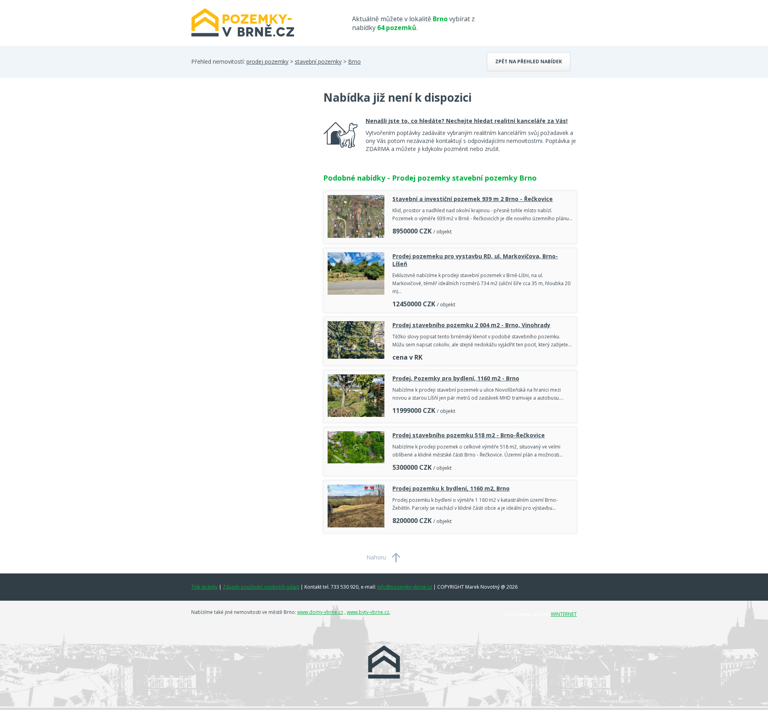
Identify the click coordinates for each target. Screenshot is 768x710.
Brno (354, 61)
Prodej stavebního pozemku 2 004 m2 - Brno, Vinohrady (471, 325)
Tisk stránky (204, 586)
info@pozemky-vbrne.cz (404, 586)
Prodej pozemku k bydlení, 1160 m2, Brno (451, 488)
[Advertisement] (251, 154)
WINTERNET (564, 614)
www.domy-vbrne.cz (320, 612)
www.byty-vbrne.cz (368, 612)
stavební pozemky (318, 61)
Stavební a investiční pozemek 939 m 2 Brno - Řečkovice (472, 199)
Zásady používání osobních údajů (261, 586)
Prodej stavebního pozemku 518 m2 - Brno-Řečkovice (468, 435)
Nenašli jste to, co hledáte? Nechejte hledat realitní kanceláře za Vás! (467, 121)
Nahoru (376, 557)
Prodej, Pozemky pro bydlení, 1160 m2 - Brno (455, 378)
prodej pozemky (267, 61)
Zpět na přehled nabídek (528, 61)
